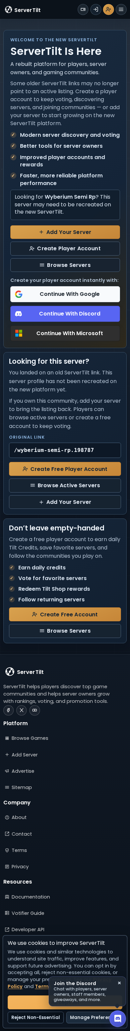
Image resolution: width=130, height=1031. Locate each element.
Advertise (23, 771)
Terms (19, 850)
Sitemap (22, 787)
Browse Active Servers (69, 485)
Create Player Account (68, 248)
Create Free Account (69, 614)
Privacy (20, 866)
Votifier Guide (28, 913)
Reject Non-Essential (35, 1017)
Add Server (25, 754)
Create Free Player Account (68, 469)
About (19, 817)
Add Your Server (68, 232)
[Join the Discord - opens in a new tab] (117, 1018)
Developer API (28, 929)
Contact (22, 834)
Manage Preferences (94, 1017)
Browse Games (30, 738)
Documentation (31, 897)
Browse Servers (68, 265)
